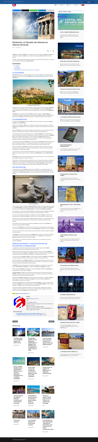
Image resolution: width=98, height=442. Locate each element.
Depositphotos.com (25, 293)
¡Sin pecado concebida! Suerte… (69, 265)
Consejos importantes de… (68, 294)
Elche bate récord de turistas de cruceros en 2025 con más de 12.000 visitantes (32, 372)
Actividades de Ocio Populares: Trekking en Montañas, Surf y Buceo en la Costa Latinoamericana (48, 425)
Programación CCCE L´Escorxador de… (70, 205)
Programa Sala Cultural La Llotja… (70, 322)
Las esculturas (17, 68)
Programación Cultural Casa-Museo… (68, 174)
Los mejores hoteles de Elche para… (70, 117)
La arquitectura (17, 67)
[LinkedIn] (53, 51)
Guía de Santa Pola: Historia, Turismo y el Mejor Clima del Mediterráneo (48, 341)
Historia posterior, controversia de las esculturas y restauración (26, 69)
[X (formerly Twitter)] (51, 51)
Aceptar (88, 2)
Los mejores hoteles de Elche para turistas (32, 423)
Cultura (69, 4)
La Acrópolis (16, 65)
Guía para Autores (17, 421)
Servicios (62, 4)
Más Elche (76, 4)
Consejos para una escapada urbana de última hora (18, 340)
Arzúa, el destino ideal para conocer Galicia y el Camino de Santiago (47, 399)
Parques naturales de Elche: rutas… (70, 89)
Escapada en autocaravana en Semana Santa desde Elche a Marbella (32, 399)
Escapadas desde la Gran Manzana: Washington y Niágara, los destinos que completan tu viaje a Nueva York (32, 344)
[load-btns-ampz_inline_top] (50, 10)
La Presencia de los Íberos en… (69, 351)
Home (57, 4)
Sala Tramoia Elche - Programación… (66, 145)
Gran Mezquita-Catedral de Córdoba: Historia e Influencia (28, 313)
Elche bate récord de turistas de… (70, 61)
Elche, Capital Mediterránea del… (69, 32)
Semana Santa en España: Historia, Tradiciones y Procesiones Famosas (18, 399)
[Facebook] (48, 51)
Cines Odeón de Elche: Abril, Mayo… (68, 235)
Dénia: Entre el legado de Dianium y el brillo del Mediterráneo (47, 370)
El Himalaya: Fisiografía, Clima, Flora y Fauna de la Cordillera (29, 314)
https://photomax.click (34, 298)
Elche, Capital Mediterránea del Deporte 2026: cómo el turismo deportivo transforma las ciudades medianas (18, 372)
